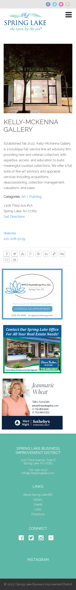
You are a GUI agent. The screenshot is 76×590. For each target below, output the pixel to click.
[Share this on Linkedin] (46, 254)
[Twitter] (33, 543)
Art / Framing (31, 197)
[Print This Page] (15, 259)
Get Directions (14, 217)
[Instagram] (43, 543)
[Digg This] (62, 254)
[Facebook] (23, 543)
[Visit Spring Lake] (25, 34)
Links (38, 509)
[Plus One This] (30, 254)
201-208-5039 (14, 239)
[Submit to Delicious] (54, 254)
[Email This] (7, 259)
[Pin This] (38, 254)
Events (38, 504)
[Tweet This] (15, 254)
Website (10, 233)
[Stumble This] (22, 254)
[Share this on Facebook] (7, 254)
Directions (38, 514)
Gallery (38, 499)
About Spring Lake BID (38, 494)
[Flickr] (53, 543)
